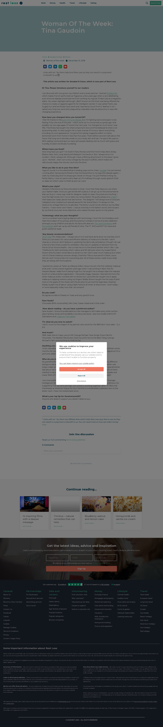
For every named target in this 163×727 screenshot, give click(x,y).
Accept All (81, 369)
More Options (81, 381)
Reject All (81, 376)
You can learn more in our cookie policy (76, 363)
